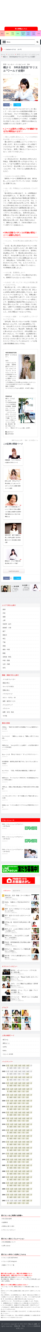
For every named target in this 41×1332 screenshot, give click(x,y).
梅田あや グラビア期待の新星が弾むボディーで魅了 (13, 546)
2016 (3, 1108)
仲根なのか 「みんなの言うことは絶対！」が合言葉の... (17, 921)
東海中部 (12, 17)
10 (18, 1070)
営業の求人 (6, 674)
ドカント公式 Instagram (9, 1245)
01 (7, 1050)
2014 (3, 1120)
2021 (3, 1079)
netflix (5, 1031)
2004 (3, 1179)
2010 (3, 1144)
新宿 (4, 594)
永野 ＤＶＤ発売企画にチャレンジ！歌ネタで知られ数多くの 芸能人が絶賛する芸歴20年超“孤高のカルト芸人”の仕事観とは (13, 496)
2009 (3, 1149)
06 (27, 1050)
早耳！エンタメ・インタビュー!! (20, 58)
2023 (3, 1067)
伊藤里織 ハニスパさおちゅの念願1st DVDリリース (13, 445)
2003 (3, 1185)
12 (26, 1058)
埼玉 (4, 623)
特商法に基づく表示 (8, 1210)
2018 (3, 1097)
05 (23, 1050)
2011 (3, 1138)
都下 (4, 615)
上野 (4, 604)
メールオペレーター (9, 663)
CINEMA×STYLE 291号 (13, 33)
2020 (3, 1085)
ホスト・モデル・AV (9, 682)
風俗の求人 (6, 667)
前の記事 (16, 570)
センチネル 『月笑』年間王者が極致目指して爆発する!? (19, 755)
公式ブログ (10, 416)
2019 (3, 1091)
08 (10, 1070)
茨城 (4, 630)
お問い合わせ (6, 1230)
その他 (5, 700)
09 (14, 1070)
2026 (3, 1050)
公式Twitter (10, 418)
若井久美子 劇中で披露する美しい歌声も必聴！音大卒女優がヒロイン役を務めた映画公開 (13, 522)
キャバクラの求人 (8, 671)
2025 (3, 1055)
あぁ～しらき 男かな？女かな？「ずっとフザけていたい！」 (20, 738)
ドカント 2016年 (8, 1038)
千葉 (4, 626)
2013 (3, 1126)
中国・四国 (6, 645)
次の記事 (24, 569)
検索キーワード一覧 (8, 1249)
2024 (3, 1061)
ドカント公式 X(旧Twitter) (10, 1242)
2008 (3, 1155)
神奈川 (5, 619)
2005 (3, 1173)
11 (22, 1070)
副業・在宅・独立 (8, 696)
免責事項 (5, 1206)
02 (11, 1050)
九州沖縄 (33, 17)
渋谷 (4, 597)
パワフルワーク (8, 678)
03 (15, 1050)
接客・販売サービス (9, 685)
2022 (3, 1073)
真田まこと (6, 1027)
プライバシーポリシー (9, 1214)
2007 (3, 1161)
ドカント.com (32, 1308)
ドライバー (6, 693)
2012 (3, 1132)
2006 (3, 1167)
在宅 (4, 652)
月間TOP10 (6, 875)
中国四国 (28, 17)
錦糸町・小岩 (7, 612)
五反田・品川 (7, 608)
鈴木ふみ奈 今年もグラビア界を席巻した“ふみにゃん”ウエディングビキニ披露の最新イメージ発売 (13, 468)
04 (19, 1050)
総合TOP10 (16, 875)
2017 (3, 1103)
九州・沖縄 (6, 648)
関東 (7, 17)
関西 (18, 17)
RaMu (4, 1035)
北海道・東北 (7, 641)
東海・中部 (6, 634)
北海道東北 (23, 17)
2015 (3, 1114)
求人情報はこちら (21, 13)
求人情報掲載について (9, 1226)
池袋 (4, 601)
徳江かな (5, 1024)
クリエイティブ (8, 689)
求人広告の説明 (7, 1203)
